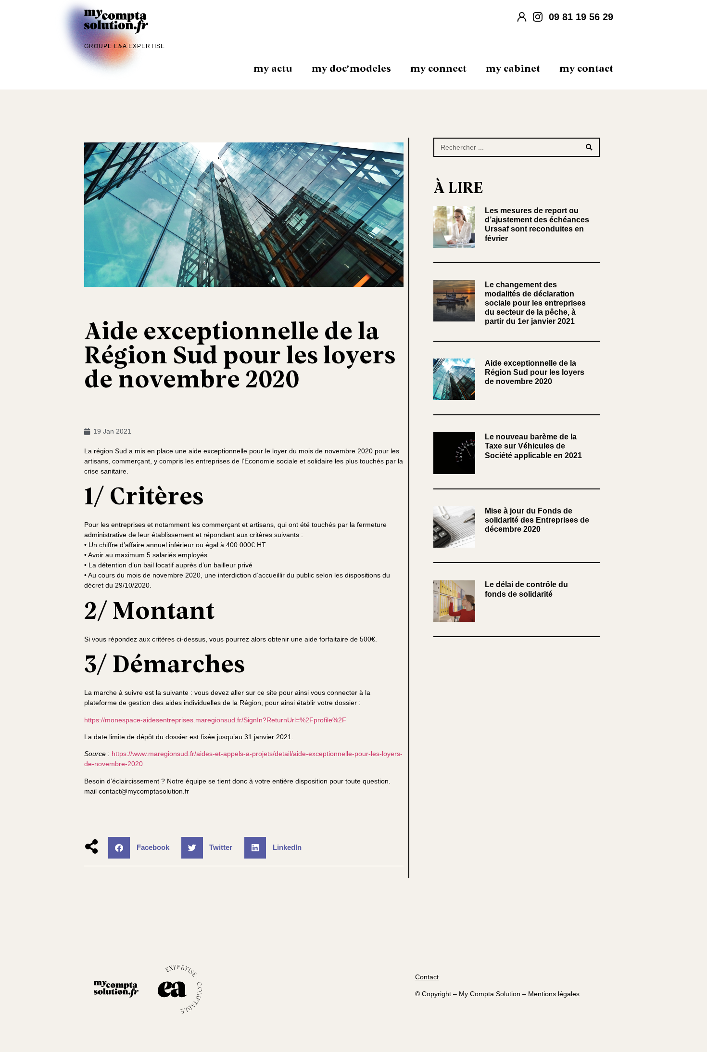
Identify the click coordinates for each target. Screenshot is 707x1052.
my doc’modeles (351, 69)
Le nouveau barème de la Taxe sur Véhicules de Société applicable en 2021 (533, 446)
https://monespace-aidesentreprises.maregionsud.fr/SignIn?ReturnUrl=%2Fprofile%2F (215, 720)
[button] (142, 848)
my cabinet (513, 69)
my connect (438, 69)
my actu (272, 69)
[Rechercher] (589, 147)
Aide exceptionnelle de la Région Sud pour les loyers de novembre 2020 (534, 372)
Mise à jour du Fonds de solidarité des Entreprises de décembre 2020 (537, 520)
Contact (427, 977)
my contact (586, 69)
